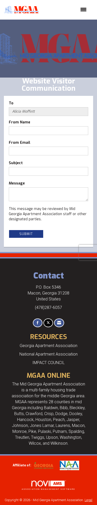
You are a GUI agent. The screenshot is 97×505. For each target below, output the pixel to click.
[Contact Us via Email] (59, 322)
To (11, 103)
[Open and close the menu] (65, 10)
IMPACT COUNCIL (48, 362)
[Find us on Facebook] (37, 322)
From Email (19, 142)
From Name (19, 122)
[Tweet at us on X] (48, 322)
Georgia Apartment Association (48, 345)
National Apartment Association (48, 354)
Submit (26, 234)
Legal (88, 500)
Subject (16, 163)
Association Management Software (48, 489)
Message (17, 183)
